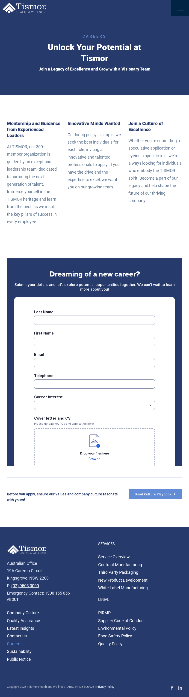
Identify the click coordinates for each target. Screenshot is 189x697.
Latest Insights (20, 628)
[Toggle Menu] (180, 8)
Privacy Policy (105, 686)
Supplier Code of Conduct (121, 620)
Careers (14, 643)
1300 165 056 (57, 593)
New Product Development (123, 580)
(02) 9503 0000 (25, 585)
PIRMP (104, 612)
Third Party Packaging (118, 572)
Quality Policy (110, 643)
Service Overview (114, 556)
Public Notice (19, 659)
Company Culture (23, 612)
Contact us (17, 635)
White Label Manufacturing (123, 587)
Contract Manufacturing (120, 564)
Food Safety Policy (115, 635)
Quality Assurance (23, 620)
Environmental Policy (117, 628)
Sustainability (19, 651)
